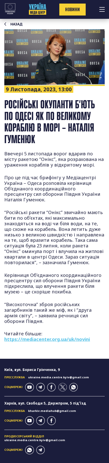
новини (72, 9)
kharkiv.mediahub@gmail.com (52, 411)
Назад (16, 24)
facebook (51, 387)
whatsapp (73, 387)
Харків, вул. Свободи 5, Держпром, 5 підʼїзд (45, 403)
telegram (40, 387)
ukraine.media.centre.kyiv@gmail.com (58, 377)
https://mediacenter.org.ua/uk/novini (47, 339)
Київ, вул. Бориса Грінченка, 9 (32, 369)
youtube (29, 387)
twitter (62, 387)
